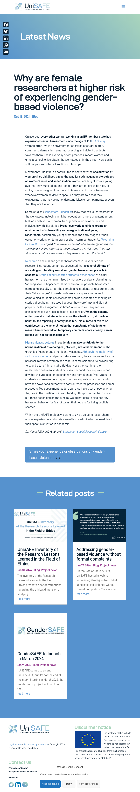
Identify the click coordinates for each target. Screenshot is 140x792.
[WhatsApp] (5, 45)
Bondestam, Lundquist (58, 211)
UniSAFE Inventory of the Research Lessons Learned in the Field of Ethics (38, 556)
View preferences (88, 784)
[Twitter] (5, 31)
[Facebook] (5, 24)
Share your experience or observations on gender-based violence (67, 455)
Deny (69, 784)
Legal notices (15, 744)
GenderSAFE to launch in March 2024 (39, 656)
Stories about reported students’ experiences (67, 274)
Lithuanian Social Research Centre (84, 431)
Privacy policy (30, 744)
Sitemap (43, 744)
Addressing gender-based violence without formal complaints (98, 554)
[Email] (5, 51)
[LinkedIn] (5, 38)
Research (31, 261)
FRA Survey (98, 141)
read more (23, 598)
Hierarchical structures (39, 342)
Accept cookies (50, 784)
